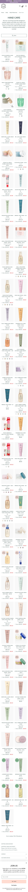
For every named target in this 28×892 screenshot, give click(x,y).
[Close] (26, 863)
